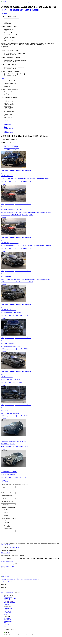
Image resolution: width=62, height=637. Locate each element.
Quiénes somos (8, 597)
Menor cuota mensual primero (11, 148)
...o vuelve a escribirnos (7, 561)
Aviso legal (7, 599)
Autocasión (7, 618)
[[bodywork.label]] (8, 128)
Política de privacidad (9, 602)
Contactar (3, 184)
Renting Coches (8, 621)
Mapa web (6, 604)
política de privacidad (6, 544)
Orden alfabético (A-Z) (10, 149)
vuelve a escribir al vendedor (8, 566)
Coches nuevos (8, 2)
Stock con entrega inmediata (10, 139)
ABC (5, 622)
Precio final (5, 46)
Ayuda (34, 2)
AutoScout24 (7, 619)
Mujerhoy (6, 624)
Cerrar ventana (4, 120)
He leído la (11, 547)
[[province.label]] (8, 132)
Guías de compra (16, 2)
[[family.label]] (7, 124)
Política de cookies (8, 601)
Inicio (2, 2)
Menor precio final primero (11, 146)
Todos (5, 122)
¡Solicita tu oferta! (5, 553)
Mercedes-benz (9, 592)
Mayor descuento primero (10, 145)
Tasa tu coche (7, 611)
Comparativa (24, 2)
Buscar (2, 78)
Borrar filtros (4, 13)
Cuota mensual (6, 47)
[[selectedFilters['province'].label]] (20, 9)
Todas (5, 127)
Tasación (30, 2)
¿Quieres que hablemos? (10, 598)
